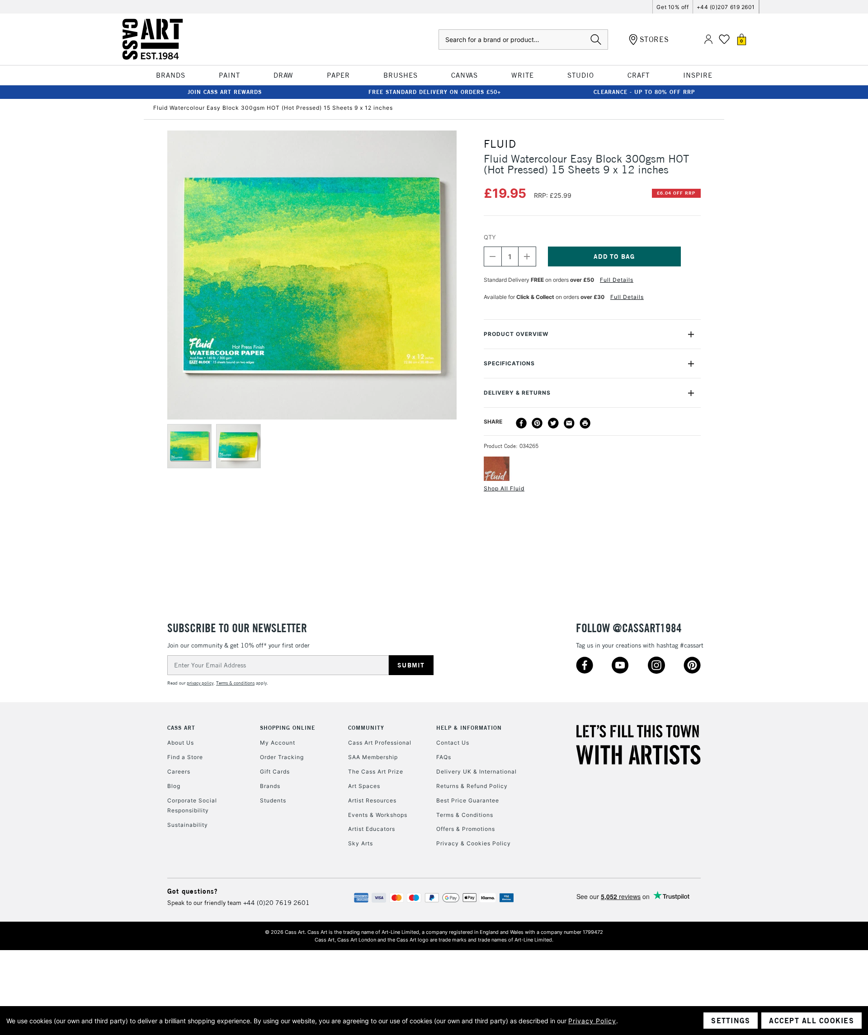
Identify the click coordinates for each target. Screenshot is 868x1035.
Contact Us (452, 742)
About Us (180, 742)
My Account (277, 742)
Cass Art (181, 727)
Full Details (616, 280)
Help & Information (469, 727)
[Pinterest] (537, 423)
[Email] (569, 423)
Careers (178, 771)
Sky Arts (360, 843)
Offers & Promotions (465, 828)
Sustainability (187, 824)
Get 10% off (672, 7)
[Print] (585, 423)
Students (273, 800)
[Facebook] (521, 423)
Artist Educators (371, 828)
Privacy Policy (592, 1021)
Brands (270, 786)
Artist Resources (372, 800)
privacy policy (200, 683)
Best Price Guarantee (467, 800)
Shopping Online (287, 727)
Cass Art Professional (379, 742)
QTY (490, 237)
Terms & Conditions (464, 814)
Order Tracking (282, 757)
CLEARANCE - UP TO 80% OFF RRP (644, 92)
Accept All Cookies (811, 1020)
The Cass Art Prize (375, 771)
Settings (730, 1020)
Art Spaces (364, 786)
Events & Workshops (377, 814)
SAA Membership (373, 757)
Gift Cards (275, 771)
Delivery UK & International (476, 771)
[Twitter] (553, 423)
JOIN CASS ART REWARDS (225, 92)
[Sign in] (708, 39)
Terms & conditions (235, 683)
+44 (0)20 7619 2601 (276, 903)
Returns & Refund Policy (472, 786)
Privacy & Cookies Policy (473, 843)
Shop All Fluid (504, 488)
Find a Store (185, 757)
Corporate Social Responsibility (192, 805)
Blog (173, 786)
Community (366, 727)
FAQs (443, 757)
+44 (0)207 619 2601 (726, 7)
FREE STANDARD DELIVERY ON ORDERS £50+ (434, 92)
